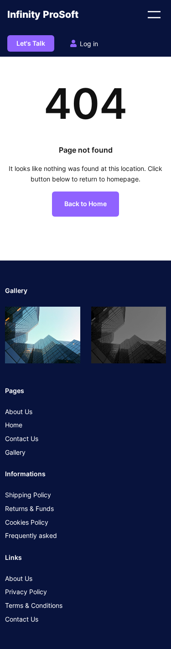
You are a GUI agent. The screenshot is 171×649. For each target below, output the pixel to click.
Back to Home (85, 203)
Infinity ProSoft (42, 14)
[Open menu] (154, 14)
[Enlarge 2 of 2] (154, 318)
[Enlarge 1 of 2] (68, 318)
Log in (89, 44)
